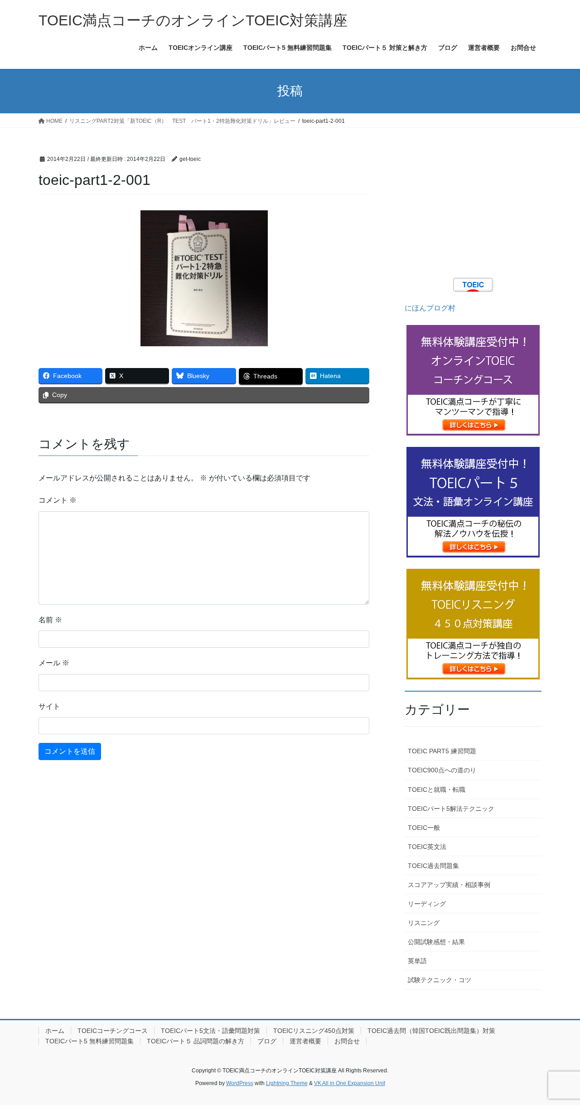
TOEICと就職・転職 (436, 789)
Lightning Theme (287, 1083)
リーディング (427, 903)
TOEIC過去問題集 (433, 865)
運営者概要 (305, 1041)
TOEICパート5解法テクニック (451, 808)
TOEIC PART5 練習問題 (442, 751)
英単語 (417, 960)
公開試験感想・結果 (436, 941)
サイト (49, 706)
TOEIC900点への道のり (442, 770)
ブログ (266, 1041)
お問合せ (347, 1041)
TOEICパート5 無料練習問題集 (89, 1041)
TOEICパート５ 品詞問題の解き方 (195, 1041)
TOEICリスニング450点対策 (313, 1030)
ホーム (54, 1030)
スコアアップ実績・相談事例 (449, 884)
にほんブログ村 (430, 308)
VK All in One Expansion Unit (349, 1083)
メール (54, 663)
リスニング (424, 922)
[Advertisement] (473, 210)
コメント (58, 500)
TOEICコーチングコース (112, 1030)
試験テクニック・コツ (439, 980)
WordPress (239, 1083)
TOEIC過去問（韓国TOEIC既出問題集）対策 (431, 1030)
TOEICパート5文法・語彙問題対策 (210, 1030)
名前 (50, 620)
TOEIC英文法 (427, 846)
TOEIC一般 (424, 827)
